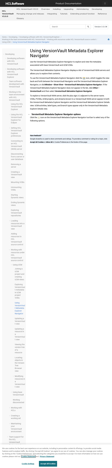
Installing (57, 9)
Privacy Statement (47, 456)
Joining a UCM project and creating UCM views (19, 274)
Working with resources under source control (71, 39)
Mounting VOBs (17, 182)
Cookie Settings (28, 464)
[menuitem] (27, 9)
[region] (56, 456)
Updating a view (20, 321)
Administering (82, 9)
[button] (4, 54)
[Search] (88, 26)
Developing (97, 9)
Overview (45, 9)
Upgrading (68, 9)
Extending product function (82, 14)
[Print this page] (109, 39)
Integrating (52, 14)
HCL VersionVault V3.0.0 (8, 13)
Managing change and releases (30, 14)
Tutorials (63, 14)
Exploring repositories (16, 213)
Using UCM (6, 42)
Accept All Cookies (48, 464)
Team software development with (16, 84)
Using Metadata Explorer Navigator (31, 42)
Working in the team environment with (23, 39)
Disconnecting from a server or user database (17, 156)
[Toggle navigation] (104, 3)
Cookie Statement (28, 456)
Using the (17, 106)
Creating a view (16, 174)
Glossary (20, 18)
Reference (102, 14)
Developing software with (39, 37)
